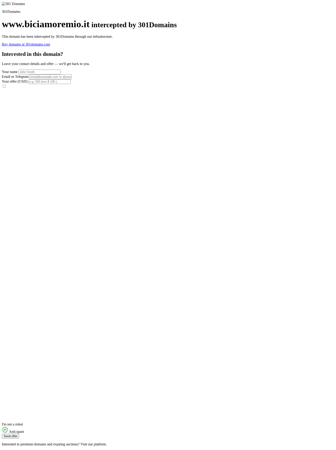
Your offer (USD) (14, 81)
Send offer (10, 436)
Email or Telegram (15, 77)
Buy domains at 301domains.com (26, 44)
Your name (10, 72)
